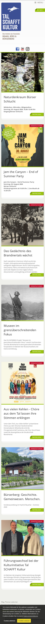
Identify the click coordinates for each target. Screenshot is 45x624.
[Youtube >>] (22, 49)
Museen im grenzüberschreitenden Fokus (20, 330)
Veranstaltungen (36, 126)
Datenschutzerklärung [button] (31, 616)
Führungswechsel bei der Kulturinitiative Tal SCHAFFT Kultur (21, 565)
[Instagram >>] (27, 49)
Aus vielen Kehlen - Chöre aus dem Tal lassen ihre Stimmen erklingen (21, 413)
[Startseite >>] (11, 21)
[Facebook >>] (17, 49)
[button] (40, 10)
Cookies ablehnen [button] (9, 620)
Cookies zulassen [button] (24, 620)
